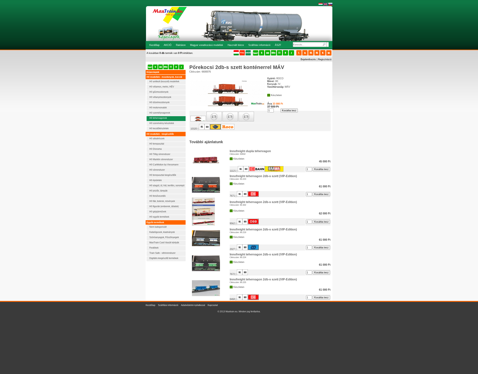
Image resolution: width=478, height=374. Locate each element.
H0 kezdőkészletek (159, 128)
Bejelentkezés (308, 59)
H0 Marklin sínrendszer (161, 159)
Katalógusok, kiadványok (162, 232)
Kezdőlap (154, 45)
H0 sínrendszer (157, 170)
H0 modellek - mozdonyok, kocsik (164, 77)
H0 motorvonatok (158, 107)
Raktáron (181, 45)
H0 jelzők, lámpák (158, 190)
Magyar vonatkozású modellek (206, 45)
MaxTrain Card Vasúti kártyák (164, 242)
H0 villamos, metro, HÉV (161, 86)
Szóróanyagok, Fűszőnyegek (164, 237)
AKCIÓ (167, 45)
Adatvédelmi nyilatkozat (193, 305)
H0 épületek (155, 180)
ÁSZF (278, 45)
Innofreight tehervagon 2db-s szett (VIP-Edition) (263, 176)
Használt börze (236, 45)
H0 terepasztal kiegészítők (162, 175)
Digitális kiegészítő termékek (163, 258)
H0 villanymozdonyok (160, 97)
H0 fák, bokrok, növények (162, 201)
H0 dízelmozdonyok (159, 102)
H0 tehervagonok (158, 118)
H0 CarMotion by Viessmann (164, 164)
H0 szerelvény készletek (161, 123)
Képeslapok (153, 72)
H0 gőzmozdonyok (158, 92)
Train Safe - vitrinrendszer (162, 253)
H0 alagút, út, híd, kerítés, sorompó (166, 185)
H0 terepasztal (156, 143)
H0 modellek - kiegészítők (160, 134)
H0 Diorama (155, 149)
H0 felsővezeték (157, 196)
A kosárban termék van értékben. (170, 53)
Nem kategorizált (158, 227)
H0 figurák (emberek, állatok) (164, 206)
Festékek (154, 247)
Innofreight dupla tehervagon (250, 151)
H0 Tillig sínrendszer (159, 154)
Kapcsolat (213, 305)
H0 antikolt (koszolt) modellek (164, 81)
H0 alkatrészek (156, 138)
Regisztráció (324, 59)
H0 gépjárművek (157, 211)
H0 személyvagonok (159, 112)
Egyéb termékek (155, 222)
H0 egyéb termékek (159, 217)
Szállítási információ (259, 45)
